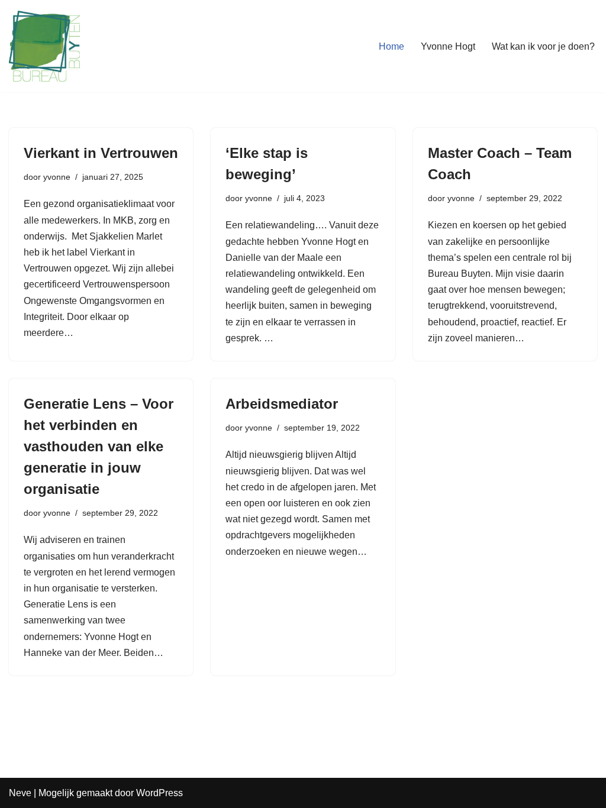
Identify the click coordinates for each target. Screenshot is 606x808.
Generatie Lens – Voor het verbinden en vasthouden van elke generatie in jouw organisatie (98, 446)
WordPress (159, 793)
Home (391, 46)
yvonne (56, 177)
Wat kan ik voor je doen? (543, 46)
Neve (20, 793)
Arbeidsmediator (281, 404)
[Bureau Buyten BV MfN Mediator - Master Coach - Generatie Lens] (44, 46)
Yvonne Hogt (448, 46)
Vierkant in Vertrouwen (101, 153)
